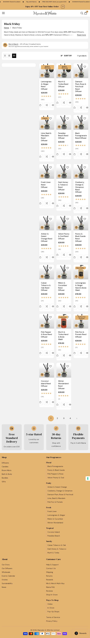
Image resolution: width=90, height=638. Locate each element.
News (4, 587)
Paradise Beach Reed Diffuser (63, 135)
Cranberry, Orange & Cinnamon (59, 491)
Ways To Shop (52, 600)
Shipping (49, 572)
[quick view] (53, 105)
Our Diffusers (7, 568)
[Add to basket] (40, 105)
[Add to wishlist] (50, 67)
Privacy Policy (51, 621)
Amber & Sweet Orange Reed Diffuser (46, 237)
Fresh (48, 507)
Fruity (48, 483)
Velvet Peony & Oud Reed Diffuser (63, 236)
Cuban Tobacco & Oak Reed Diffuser (46, 286)
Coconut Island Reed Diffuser (46, 383)
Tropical (49, 528)
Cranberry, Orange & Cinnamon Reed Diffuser (79, 187)
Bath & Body (7, 474)
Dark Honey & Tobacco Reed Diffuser (63, 186)
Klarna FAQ (50, 587)
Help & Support (52, 565)
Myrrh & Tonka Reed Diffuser (63, 84)
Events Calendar (8, 576)
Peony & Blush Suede (56, 470)
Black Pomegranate (55, 466)
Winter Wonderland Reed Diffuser (63, 385)
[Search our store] (82, 13)
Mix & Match (13, 44)
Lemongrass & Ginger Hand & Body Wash (80, 286)
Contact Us (51, 568)
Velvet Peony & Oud (55, 477)
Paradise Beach (53, 536)
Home (6, 28)
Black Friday (17, 28)
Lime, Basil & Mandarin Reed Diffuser (46, 137)
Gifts (4, 481)
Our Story (6, 565)
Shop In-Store (52, 595)
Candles (5, 466)
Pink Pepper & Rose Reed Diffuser (46, 334)
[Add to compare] (46, 105)
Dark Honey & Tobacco (56, 549)
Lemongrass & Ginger (56, 515)
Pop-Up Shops (53, 611)
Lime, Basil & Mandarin (56, 498)
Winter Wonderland (55, 523)
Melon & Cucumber (55, 519)
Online (49, 604)
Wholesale (6, 572)
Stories (5, 580)
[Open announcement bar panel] (63, 6)
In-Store (50, 608)
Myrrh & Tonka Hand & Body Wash (63, 336)
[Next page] (77, 418)
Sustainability (7, 583)
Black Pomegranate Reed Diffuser (81, 135)
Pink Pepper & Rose (55, 474)
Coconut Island (53, 532)
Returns (49, 576)
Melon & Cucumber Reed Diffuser (62, 286)
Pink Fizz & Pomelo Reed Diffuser (80, 334)
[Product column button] (5, 56)
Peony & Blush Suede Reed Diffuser (80, 237)
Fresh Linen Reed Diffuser (46, 184)
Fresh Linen (52, 511)
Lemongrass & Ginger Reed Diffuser (46, 85)
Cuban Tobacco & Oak (56, 545)
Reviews (49, 591)
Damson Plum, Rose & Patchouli (60, 494)
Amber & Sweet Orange (57, 487)
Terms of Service (53, 617)
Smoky (49, 541)
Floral (48, 462)
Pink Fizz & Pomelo (55, 502)
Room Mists (6, 470)
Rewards (49, 580)
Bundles (5, 478)
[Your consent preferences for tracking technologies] (88, 478)
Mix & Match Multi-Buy (55, 583)
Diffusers (5, 463)
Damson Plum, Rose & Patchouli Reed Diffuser (80, 86)
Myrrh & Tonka (53, 553)
